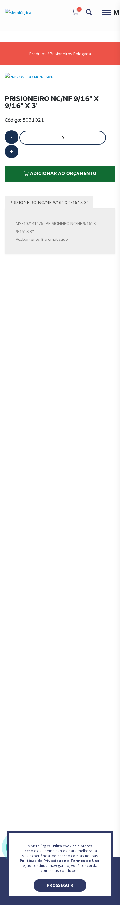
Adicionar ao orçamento (63, 174)
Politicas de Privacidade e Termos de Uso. (60, 860)
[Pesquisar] (89, 12)
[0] (75, 12)
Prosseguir (60, 885)
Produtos (37, 53)
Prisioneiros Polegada (70, 53)
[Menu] (106, 12)
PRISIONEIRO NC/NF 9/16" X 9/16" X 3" (49, 202)
